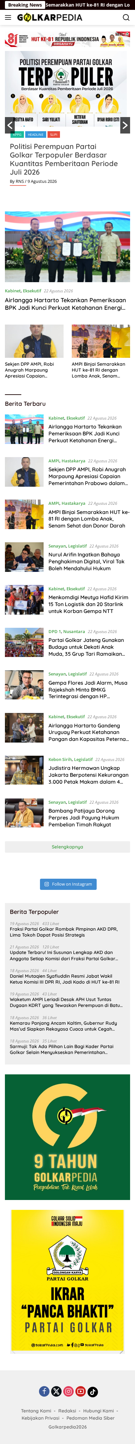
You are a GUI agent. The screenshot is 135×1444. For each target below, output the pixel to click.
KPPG (17, 134)
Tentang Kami (36, 1411)
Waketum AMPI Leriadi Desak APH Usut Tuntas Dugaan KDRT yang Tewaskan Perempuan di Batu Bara (65, 1002)
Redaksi (67, 1411)
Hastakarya (74, 461)
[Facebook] (44, 1392)
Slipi (53, 134)
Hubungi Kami (98, 1411)
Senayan (57, 546)
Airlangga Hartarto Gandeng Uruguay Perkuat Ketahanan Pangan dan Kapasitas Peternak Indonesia (88, 735)
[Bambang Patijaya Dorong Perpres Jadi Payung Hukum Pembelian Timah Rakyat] (24, 814)
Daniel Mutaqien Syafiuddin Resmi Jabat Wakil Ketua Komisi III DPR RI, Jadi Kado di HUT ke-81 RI (65, 979)
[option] (67, 121)
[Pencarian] (126, 17)
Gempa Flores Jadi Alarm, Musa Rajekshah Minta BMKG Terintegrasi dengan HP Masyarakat (87, 692)
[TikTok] (92, 1392)
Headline (36, 134)
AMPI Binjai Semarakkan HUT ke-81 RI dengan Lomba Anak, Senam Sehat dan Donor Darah (98, 370)
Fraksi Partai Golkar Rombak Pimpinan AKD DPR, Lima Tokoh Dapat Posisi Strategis (64, 932)
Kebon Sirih (60, 759)
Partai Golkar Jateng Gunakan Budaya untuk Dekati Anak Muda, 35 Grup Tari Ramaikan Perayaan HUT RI (86, 650)
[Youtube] (80, 1392)
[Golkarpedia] (49, 17)
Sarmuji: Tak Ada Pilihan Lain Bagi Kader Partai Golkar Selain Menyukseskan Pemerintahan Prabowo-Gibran (61, 1049)
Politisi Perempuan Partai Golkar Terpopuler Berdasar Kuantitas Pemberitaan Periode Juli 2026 (64, 159)
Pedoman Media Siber (91, 1418)
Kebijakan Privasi (40, 1418)
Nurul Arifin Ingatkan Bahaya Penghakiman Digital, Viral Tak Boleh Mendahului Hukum (86, 561)
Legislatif (77, 546)
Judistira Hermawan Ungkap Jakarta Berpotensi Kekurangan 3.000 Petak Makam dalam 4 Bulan (88, 778)
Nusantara (74, 631)
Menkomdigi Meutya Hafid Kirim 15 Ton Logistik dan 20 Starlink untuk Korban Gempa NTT (88, 604)
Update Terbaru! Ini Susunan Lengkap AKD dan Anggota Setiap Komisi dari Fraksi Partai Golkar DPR (62, 955)
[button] (10, 125)
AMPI (53, 461)
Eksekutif (32, 291)
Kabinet (13, 291)
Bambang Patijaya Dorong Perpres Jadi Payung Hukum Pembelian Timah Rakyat (83, 817)
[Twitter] (56, 1392)
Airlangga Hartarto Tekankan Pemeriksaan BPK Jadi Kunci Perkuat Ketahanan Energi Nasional (65, 307)
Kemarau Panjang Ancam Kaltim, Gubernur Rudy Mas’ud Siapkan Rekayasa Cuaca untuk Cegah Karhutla (63, 1026)
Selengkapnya (67, 847)
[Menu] (9, 17)
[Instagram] (68, 1392)
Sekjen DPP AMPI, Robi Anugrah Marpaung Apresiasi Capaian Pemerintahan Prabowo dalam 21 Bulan (31, 370)
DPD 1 (54, 631)
